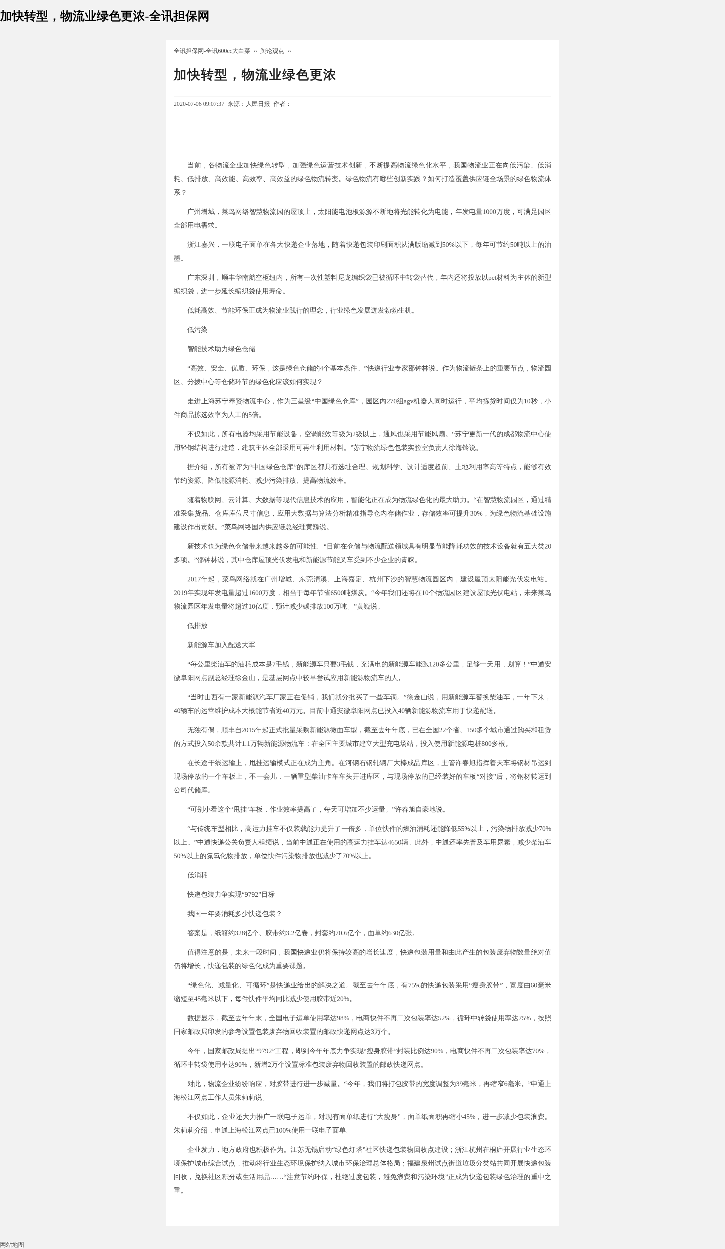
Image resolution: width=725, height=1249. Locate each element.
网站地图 (12, 1244)
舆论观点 (272, 51)
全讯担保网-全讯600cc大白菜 (212, 51)
